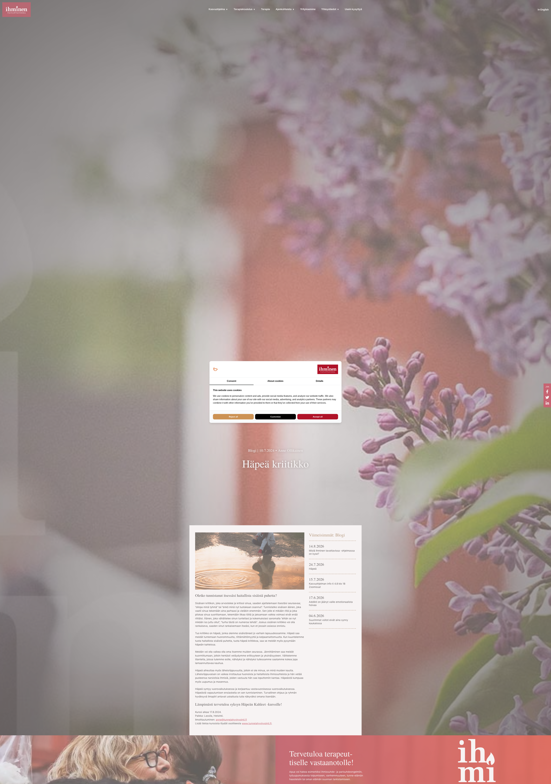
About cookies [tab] (275, 381)
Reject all (233, 417)
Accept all (318, 417)
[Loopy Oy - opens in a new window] (215, 369)
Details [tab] (319, 381)
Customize (275, 417)
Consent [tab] (231, 381)
